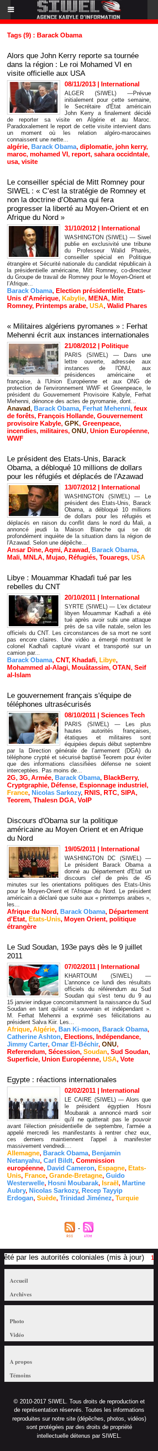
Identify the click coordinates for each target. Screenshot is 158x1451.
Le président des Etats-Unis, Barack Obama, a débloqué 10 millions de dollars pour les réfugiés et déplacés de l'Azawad (75, 468)
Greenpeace (101, 423)
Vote (127, 1059)
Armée (41, 777)
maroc (16, 154)
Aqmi (52, 549)
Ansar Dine (24, 549)
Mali (13, 557)
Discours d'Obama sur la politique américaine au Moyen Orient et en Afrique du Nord (75, 829)
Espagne (111, 1168)
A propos (21, 1361)
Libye (107, 660)
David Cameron (70, 1168)
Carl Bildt (57, 1160)
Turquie (127, 1198)
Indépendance (117, 1036)
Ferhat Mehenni (106, 408)
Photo (17, 1321)
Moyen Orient (85, 919)
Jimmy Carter (27, 1044)
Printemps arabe (61, 305)
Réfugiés (82, 557)
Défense (63, 785)
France (17, 792)
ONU (79, 430)
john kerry (130, 146)
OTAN (121, 667)
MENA (98, 298)
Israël (110, 1183)
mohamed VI (49, 154)
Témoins (20, 1375)
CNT (62, 660)
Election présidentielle (90, 290)
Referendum (26, 1051)
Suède (46, 1198)
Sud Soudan (129, 1051)
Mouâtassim (90, 667)
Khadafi (84, 660)
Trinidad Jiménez (86, 1198)
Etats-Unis (45, 919)
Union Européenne (118, 430)
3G (23, 777)
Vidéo (17, 1334)
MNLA (33, 557)
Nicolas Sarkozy (56, 792)
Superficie (22, 1059)
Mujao (55, 557)
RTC (110, 792)
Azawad (76, 549)
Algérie (44, 1029)
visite (30, 161)
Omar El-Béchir (74, 1044)
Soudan (95, 1051)
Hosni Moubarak (73, 1183)
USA (97, 305)
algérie (17, 146)
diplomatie (96, 146)
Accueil (19, 1280)
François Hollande (65, 415)
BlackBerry (120, 777)
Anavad (18, 408)
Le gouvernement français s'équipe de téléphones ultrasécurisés (69, 700)
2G (11, 777)
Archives (21, 1294)
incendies (21, 430)
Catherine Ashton (34, 1036)
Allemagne (23, 1153)
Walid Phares (127, 305)
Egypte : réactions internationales (62, 1080)
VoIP (85, 800)
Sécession (64, 1051)
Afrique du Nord (32, 911)
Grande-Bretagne (75, 1175)
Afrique (18, 1029)
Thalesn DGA (53, 800)
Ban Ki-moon (78, 1029)
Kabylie (73, 298)
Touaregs (113, 557)
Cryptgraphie (27, 785)
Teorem (18, 800)
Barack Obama (53, 146)
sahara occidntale (121, 154)
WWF (15, 438)
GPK (72, 423)
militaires (54, 430)
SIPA (128, 792)
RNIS (92, 792)
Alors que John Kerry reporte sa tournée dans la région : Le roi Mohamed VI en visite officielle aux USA (73, 65)
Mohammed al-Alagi (37, 667)
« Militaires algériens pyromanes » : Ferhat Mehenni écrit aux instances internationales (78, 330)
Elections (78, 1036)
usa (12, 161)
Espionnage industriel (113, 785)
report (81, 154)
